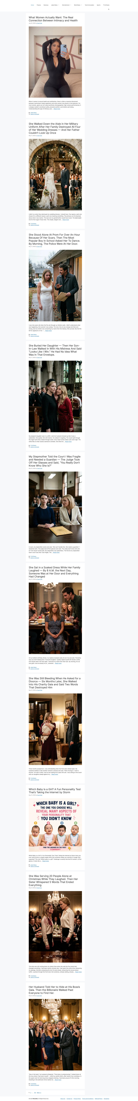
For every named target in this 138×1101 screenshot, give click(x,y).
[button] (59, 5)
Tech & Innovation (89, 5)
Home (32, 5)
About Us (63, 1098)
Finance (39, 5)
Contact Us (69, 1098)
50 (35, 1092)
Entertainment (65, 5)
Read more (57, 109)
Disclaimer (106, 1098)
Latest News (54, 5)
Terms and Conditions (87, 1098)
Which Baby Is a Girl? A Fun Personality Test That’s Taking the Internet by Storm (55, 791)
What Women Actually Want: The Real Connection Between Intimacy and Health (53, 19)
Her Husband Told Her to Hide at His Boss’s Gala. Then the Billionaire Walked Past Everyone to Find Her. (54, 989)
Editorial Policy (98, 1098)
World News (77, 5)
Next (39, 1092)
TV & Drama (106, 5)
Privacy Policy (77, 1098)
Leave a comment (34, 114)
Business (46, 5)
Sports (98, 5)
